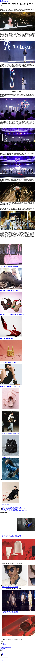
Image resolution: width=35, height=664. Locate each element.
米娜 (2, 645)
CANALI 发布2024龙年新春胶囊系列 (7, 561)
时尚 (2, 1)
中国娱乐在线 (4, 644)
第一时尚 (1, 0)
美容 (4, 1)
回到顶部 (1, 648)
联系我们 (4, 647)
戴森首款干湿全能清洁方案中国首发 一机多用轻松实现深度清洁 (11, 536)
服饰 (5, 1)
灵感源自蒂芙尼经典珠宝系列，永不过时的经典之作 (10, 587)
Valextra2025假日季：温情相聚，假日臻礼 (8, 362)
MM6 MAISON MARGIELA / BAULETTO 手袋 (9, 266)
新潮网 (3, 643)
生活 (1, 1)
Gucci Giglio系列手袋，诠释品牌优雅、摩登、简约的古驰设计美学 (12, 314)
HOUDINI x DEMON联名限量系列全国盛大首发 (9, 290)
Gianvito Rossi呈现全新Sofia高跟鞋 (6, 338)
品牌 (7, 1)
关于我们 (1, 647)
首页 (2, 660)
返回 (4, 648)
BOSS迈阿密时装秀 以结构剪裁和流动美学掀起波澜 (10, 612)
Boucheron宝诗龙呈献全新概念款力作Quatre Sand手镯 (10, 386)
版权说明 (10, 647)
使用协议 (7, 647)
